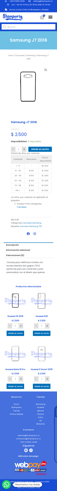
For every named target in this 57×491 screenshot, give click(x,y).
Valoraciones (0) (15, 255)
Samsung (30, 55)
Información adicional (18, 250)
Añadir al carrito (40, 149)
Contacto (28, 429)
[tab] (28, 245)
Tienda (41, 397)
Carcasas (20, 55)
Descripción (12, 245)
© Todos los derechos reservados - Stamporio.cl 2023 (28, 482)
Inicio (10, 55)
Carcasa (24, 226)
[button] (50, 17)
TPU (40, 226)
